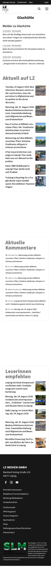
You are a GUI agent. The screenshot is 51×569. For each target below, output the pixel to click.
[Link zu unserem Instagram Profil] (11, 482)
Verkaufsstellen (10, 502)
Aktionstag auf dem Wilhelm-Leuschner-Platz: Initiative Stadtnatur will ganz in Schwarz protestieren (24, 258)
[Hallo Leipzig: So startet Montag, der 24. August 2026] (40, 414)
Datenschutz (9, 532)
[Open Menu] (47, 9)
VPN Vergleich (9, 511)
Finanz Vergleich (10, 515)
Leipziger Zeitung (9, 2)
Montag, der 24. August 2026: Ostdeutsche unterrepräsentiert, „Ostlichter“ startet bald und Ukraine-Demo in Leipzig (23, 312)
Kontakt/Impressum (12, 489)
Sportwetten (9, 520)
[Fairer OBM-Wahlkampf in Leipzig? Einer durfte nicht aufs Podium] (40, 169)
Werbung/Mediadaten (13, 498)
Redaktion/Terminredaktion (16, 494)
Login (46, 2)
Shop (31, 2)
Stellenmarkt (22, 2)
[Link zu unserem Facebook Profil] (5, 482)
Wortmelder (16, 31)
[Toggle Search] (39, 8)
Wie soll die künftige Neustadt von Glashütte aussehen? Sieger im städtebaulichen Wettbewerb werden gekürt (24, 37)
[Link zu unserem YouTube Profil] (17, 482)
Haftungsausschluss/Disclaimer (17, 528)
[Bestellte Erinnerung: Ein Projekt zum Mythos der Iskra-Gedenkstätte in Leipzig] (40, 443)
